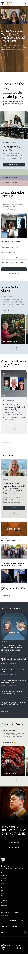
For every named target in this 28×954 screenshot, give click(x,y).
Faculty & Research (6, 878)
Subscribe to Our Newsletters (14, 920)
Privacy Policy (4, 915)
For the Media (4, 902)
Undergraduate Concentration (13, 262)
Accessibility (4, 909)
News (2, 890)
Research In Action (8, 742)
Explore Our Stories (8, 310)
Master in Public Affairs (11, 242)
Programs (3, 872)
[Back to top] (25, 932)
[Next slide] (19, 68)
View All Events (5, 442)
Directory (3, 895)
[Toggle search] (22, 3)
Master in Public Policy (10, 247)
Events (3, 893)
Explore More (5, 711)
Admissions (4, 875)
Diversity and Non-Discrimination (9, 912)
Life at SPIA (4, 880)
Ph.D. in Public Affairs (10, 252)
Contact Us (4, 900)
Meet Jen (14, 507)
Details (5, 424)
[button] (16, 348)
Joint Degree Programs (10, 257)
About (2, 883)
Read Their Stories (14, 55)
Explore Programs (14, 269)
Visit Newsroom (5, 595)
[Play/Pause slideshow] (14, 68)
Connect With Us (14, 273)
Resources (3, 887)
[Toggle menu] (25, 3)
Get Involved (4, 905)
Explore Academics (14, 164)
